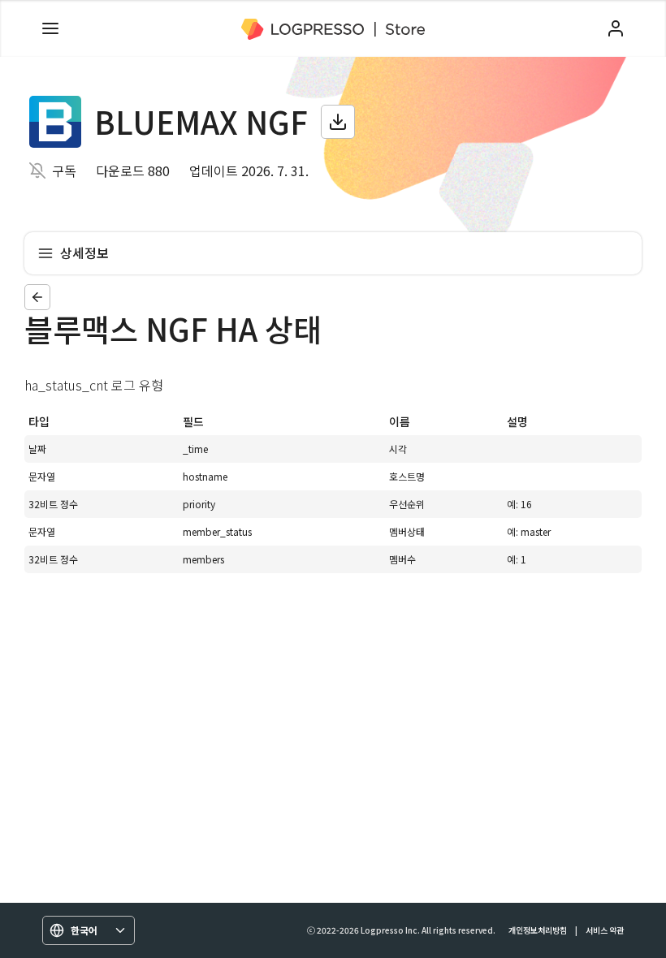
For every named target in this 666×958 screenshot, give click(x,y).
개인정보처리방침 (537, 930)
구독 (64, 170)
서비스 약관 (605, 930)
